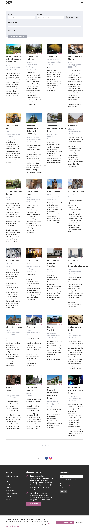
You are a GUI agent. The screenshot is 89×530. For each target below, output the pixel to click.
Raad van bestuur (11, 493)
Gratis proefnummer (12, 476)
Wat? (10, 14)
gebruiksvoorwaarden (75, 486)
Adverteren (9, 485)
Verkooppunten (10, 479)
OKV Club (9, 482)
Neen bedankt (79, 523)
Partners (8, 496)
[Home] (9, 2)
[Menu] (82, 2)
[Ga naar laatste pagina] (63, 445)
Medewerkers (10, 491)
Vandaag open (73, 17)
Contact (8, 499)
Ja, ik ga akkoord (65, 523)
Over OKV (9, 488)
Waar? (39, 14)
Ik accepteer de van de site (71, 486)
